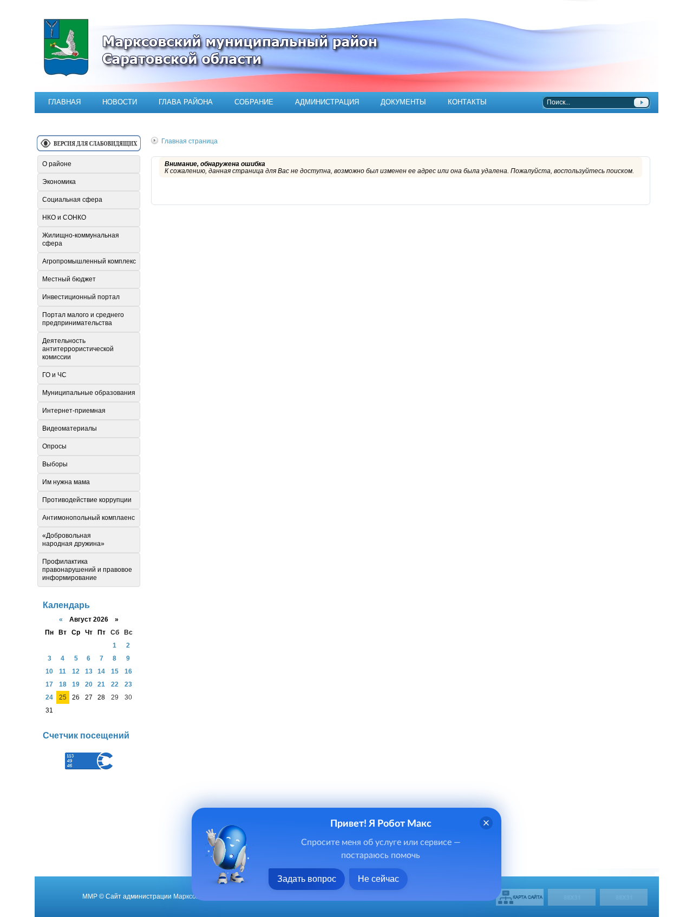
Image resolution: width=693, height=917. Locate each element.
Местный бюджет (69, 279)
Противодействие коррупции (87, 500)
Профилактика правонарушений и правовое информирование (87, 570)
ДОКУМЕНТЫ (403, 102)
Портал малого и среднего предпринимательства (83, 319)
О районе (56, 164)
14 (101, 671)
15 (115, 671)
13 (89, 671)
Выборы (55, 464)
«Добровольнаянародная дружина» (73, 539)
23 (128, 684)
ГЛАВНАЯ (64, 102)
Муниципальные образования (88, 393)
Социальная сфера (72, 199)
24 (49, 697)
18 (63, 684)
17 (49, 684)
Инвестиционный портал (81, 297)
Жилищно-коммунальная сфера (80, 239)
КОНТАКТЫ (467, 102)
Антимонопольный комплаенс (88, 518)
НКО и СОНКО (64, 217)
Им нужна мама (66, 482)
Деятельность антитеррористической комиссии (78, 349)
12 (76, 671)
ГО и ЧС (54, 375)
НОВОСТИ (119, 102)
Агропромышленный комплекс (89, 261)
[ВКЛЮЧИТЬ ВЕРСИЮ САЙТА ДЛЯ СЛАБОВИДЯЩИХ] (89, 147)
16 (128, 671)
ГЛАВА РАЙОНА (186, 102)
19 (76, 684)
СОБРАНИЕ (253, 102)
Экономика (59, 182)
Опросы (54, 446)
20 (89, 684)
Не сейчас (378, 878)
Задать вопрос (306, 878)
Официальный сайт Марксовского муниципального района (346, 46)
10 (49, 671)
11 (62, 671)
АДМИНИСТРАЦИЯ (327, 102)
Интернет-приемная (74, 410)
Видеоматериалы (69, 428)
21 (101, 684)
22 (115, 684)
